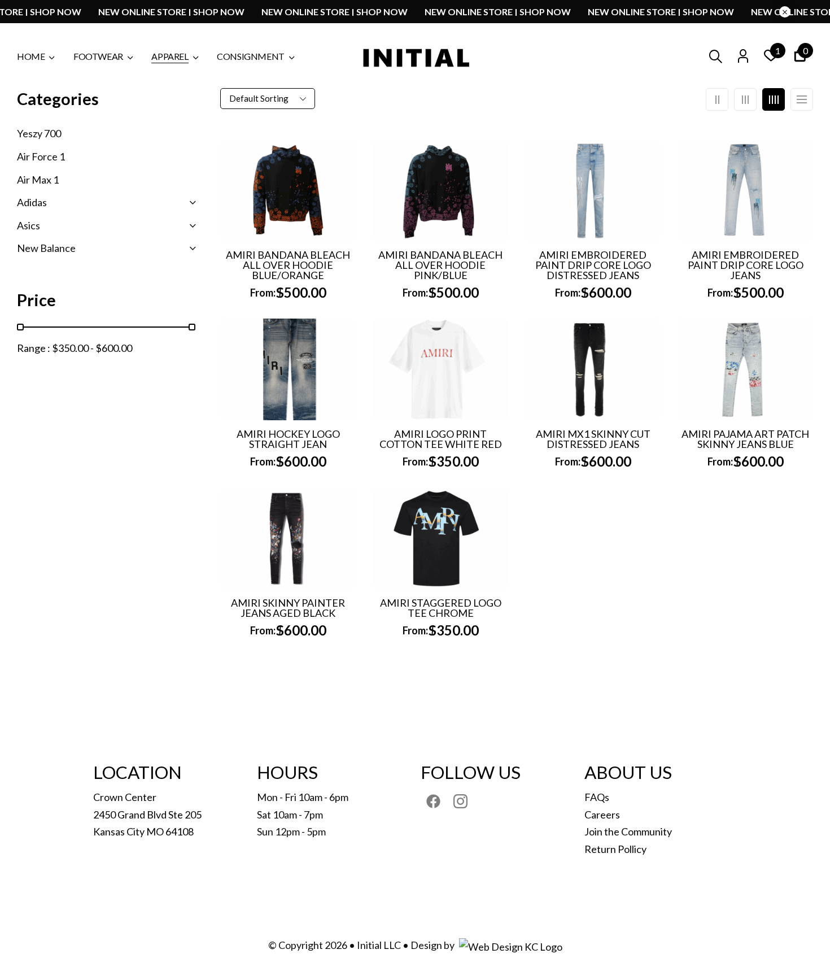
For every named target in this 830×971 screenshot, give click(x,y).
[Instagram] (460, 801)
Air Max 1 (38, 179)
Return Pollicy (615, 849)
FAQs (596, 797)
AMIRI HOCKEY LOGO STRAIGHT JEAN (288, 439)
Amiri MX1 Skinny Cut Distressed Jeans (593, 439)
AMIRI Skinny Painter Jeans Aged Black (288, 608)
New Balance (46, 248)
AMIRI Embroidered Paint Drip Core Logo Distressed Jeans (593, 265)
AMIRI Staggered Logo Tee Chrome (440, 608)
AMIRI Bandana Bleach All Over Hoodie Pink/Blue (440, 265)
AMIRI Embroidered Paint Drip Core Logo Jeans (745, 265)
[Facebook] (433, 801)
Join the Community (628, 831)
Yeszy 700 (39, 133)
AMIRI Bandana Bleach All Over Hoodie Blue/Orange (288, 265)
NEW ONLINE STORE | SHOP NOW (197, 11)
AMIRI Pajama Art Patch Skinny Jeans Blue (745, 439)
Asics (28, 225)
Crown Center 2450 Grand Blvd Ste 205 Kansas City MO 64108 (147, 814)
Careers (602, 814)
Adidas (32, 202)
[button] (800, 57)
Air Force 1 (41, 156)
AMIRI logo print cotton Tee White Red (440, 439)
